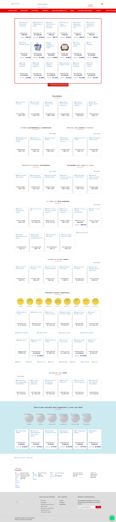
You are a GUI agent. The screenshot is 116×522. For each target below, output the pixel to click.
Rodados (39, 306)
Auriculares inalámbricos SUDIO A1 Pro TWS (78, 33)
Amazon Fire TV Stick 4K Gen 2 (21, 278)
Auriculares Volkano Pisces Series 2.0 (66, 149)
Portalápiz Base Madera (21, 442)
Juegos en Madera (30, 306)
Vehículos (86, 306)
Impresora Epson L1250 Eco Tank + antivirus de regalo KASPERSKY (25, 475)
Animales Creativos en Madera (78, 53)
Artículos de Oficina (87, 424)
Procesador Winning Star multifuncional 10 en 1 (37, 247)
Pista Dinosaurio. (91, 53)
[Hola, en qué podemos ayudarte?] (112, 518)
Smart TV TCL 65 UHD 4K (94, 220)
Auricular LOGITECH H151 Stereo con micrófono (51, 33)
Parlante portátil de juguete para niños (37, 53)
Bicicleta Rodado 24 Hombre (91, 73)
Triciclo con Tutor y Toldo (65, 351)
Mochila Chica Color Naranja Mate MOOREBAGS (21, 392)
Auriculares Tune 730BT (80, 149)
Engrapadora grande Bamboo (65, 442)
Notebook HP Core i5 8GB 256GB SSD (24, 33)
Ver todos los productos (59, 84)
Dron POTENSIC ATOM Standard (36, 113)
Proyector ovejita (94, 323)
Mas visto (18, 468)
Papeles (29, 424)
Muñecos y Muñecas (58, 306)
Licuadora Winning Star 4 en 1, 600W (21, 247)
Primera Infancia (95, 306)
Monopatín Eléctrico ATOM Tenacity (80, 113)
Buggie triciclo (22, 351)
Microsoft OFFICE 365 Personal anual (78, 473)
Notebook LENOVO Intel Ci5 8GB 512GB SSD (95, 187)
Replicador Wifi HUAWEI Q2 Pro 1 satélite (37, 33)
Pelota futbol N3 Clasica (51, 351)
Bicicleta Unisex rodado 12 (37, 351)
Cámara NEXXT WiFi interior (65, 278)
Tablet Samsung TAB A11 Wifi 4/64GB (21, 149)
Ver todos (52, 133)
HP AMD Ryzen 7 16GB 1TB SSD (80, 187)
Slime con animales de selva (24, 53)
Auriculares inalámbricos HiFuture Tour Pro (91, 33)
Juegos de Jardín (67, 306)
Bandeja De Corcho (94, 442)
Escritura (40, 424)
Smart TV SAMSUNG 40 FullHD (21, 220)
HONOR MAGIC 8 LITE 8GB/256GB (36, 187)
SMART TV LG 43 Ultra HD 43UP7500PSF (80, 220)
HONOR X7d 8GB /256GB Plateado (50, 187)
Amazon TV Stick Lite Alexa (36, 278)
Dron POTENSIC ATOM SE (21, 113)
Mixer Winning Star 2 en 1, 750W (67, 247)
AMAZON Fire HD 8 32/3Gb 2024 (36, 149)
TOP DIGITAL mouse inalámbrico (64, 33)
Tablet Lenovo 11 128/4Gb (50, 149)
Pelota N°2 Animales (94, 351)
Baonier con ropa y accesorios (51, 323)
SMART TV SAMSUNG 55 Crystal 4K (65, 220)
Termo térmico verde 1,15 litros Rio (80, 392)
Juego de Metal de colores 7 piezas (65, 323)
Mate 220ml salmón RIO (65, 392)
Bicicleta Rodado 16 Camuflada (51, 73)
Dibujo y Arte (52, 424)
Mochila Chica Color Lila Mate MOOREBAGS (94, 392)
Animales (20, 306)
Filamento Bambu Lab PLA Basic (94, 113)
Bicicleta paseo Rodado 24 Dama (64, 73)
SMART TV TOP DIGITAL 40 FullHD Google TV (51, 220)
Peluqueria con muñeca (22, 323)
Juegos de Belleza (49, 306)
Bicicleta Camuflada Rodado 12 (24, 73)
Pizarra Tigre (64, 53)
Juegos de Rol (77, 306)
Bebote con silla (36, 323)
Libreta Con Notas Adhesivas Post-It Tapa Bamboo (36, 442)
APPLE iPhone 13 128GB (42, 473)
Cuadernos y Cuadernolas (64, 424)
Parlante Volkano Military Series (95, 149)
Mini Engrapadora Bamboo (80, 442)
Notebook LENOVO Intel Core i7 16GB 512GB (66, 187)
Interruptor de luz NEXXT (80, 278)
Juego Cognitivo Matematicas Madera (51, 53)
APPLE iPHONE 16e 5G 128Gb (21, 187)
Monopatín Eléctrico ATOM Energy (51, 113)
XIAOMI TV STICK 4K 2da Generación (51, 278)
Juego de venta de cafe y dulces (80, 323)
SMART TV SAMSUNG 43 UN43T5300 (93, 474)
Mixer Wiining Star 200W (52, 247)
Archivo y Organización (75, 424)
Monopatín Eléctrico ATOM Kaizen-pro (65, 113)
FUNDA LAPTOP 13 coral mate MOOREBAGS (51, 392)
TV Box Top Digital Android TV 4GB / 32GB (94, 278)
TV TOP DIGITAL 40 (36, 220)
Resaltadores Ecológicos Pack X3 (51, 442)
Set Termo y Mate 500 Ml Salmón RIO (36, 392)
